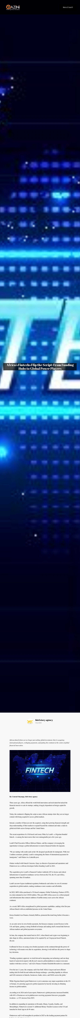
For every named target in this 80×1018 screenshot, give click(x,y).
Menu (68, 7)
